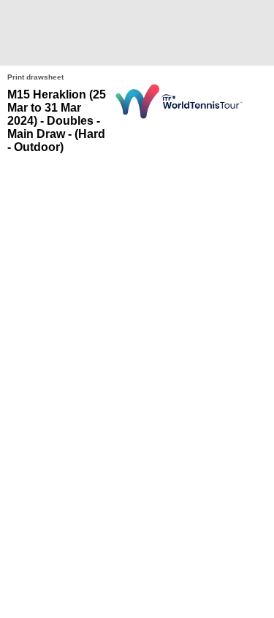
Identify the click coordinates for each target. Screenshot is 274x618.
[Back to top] (261, 591)
